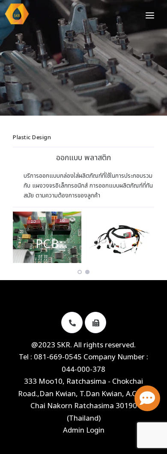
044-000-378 (83, 369)
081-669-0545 (58, 357)
